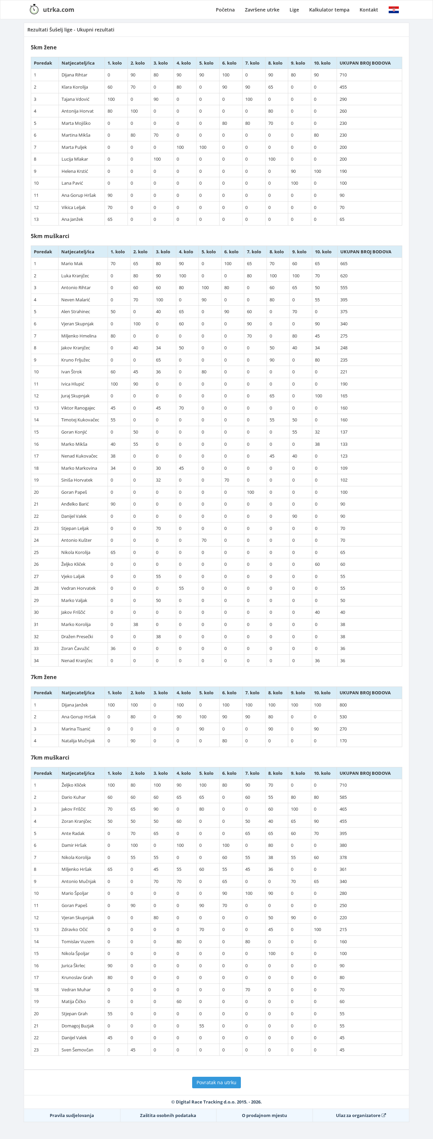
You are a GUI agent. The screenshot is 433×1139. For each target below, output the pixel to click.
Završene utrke (262, 9)
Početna (225, 9)
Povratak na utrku (216, 1082)
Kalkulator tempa (329, 9)
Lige (294, 9)
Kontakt (369, 9)
